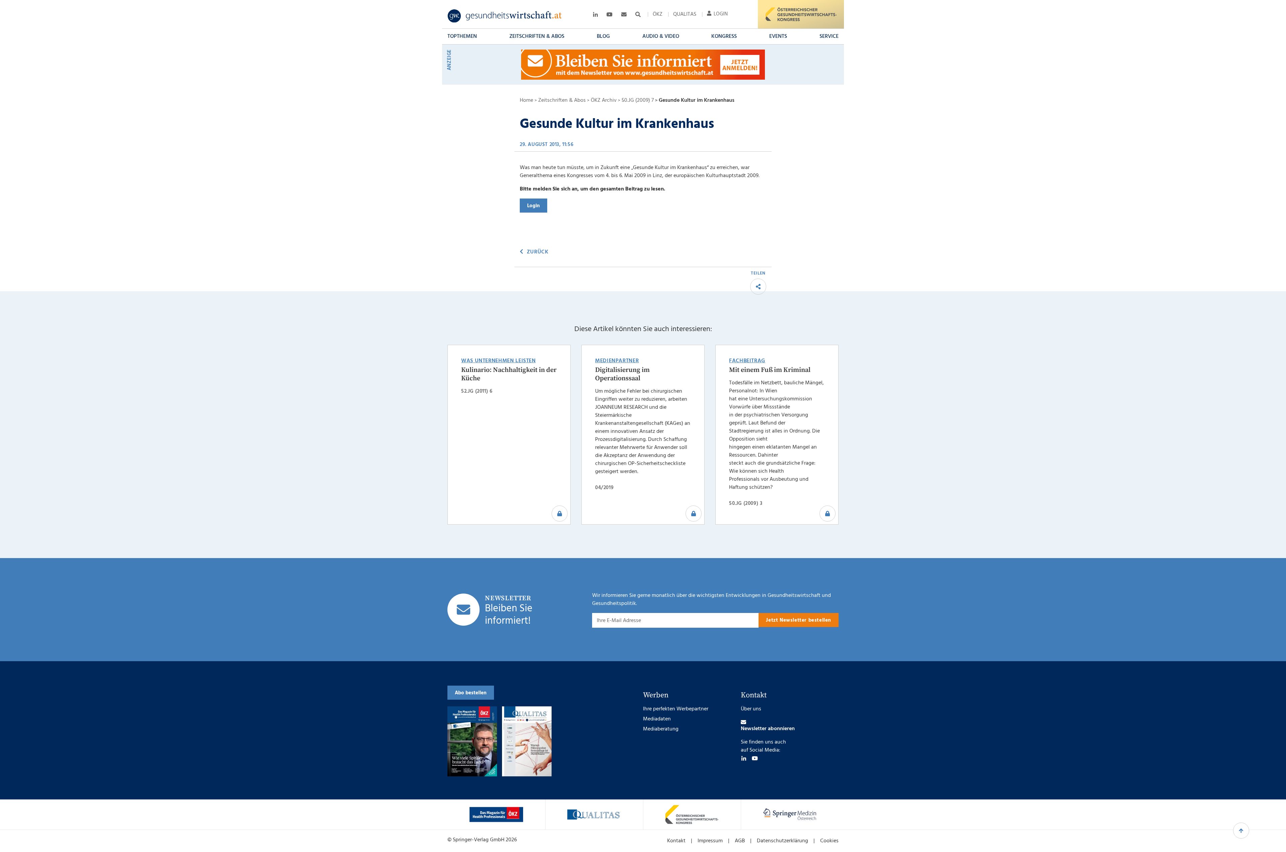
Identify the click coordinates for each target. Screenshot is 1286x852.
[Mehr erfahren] (496, 814)
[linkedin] (744, 758)
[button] (462, 36)
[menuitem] (657, 14)
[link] (504, 16)
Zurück (537, 252)
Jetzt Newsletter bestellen (798, 620)
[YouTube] (755, 758)
